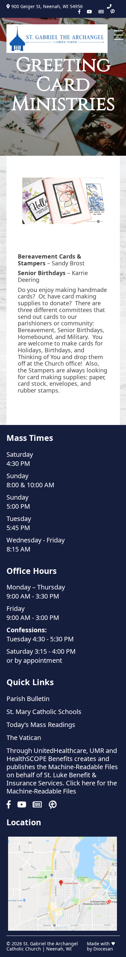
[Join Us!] (62, 883)
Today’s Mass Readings (40, 724)
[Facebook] (79, 11)
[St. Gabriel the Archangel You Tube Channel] (89, 11)
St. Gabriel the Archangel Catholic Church (42, 946)
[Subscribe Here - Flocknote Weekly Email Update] (101, 11)
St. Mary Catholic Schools (43, 711)
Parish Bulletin (27, 698)
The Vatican (23, 737)
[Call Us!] (109, 6)
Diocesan (103, 949)
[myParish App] (112, 11)
